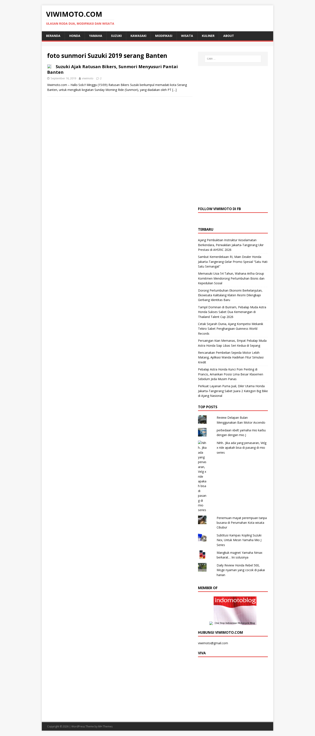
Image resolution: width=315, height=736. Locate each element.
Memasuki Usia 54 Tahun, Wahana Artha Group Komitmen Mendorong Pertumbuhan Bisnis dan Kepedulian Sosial (231, 278)
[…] (174, 90)
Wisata (187, 36)
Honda (74, 36)
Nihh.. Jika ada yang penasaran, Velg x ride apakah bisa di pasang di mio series (241, 448)
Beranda (53, 36)
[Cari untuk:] (232, 58)
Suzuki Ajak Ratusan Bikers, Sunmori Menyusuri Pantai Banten (112, 69)
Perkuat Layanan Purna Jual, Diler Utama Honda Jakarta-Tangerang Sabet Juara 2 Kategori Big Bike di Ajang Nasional (233, 391)
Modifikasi (163, 36)
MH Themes (105, 726)
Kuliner (208, 36)
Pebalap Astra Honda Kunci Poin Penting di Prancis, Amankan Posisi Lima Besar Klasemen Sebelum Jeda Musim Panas (230, 374)
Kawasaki (138, 36)
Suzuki (116, 36)
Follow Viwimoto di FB (219, 208)
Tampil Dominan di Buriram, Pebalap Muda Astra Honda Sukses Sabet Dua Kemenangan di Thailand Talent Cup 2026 (232, 312)
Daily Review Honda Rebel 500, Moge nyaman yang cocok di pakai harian (241, 570)
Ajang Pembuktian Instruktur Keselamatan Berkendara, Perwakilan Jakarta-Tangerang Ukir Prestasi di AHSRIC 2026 (231, 245)
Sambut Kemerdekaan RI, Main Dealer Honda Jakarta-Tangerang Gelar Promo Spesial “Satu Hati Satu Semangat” (232, 261)
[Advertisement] (233, 135)
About (228, 36)
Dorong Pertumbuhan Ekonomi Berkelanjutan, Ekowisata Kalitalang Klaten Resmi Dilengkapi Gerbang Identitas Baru (230, 295)
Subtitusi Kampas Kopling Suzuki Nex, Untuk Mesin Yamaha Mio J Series (239, 540)
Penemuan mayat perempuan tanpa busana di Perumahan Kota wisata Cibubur (242, 523)
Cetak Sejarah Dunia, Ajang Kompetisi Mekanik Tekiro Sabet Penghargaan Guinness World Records (230, 329)
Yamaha (95, 36)
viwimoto (87, 78)
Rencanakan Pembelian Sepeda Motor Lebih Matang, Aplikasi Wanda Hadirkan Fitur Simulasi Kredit (231, 357)
